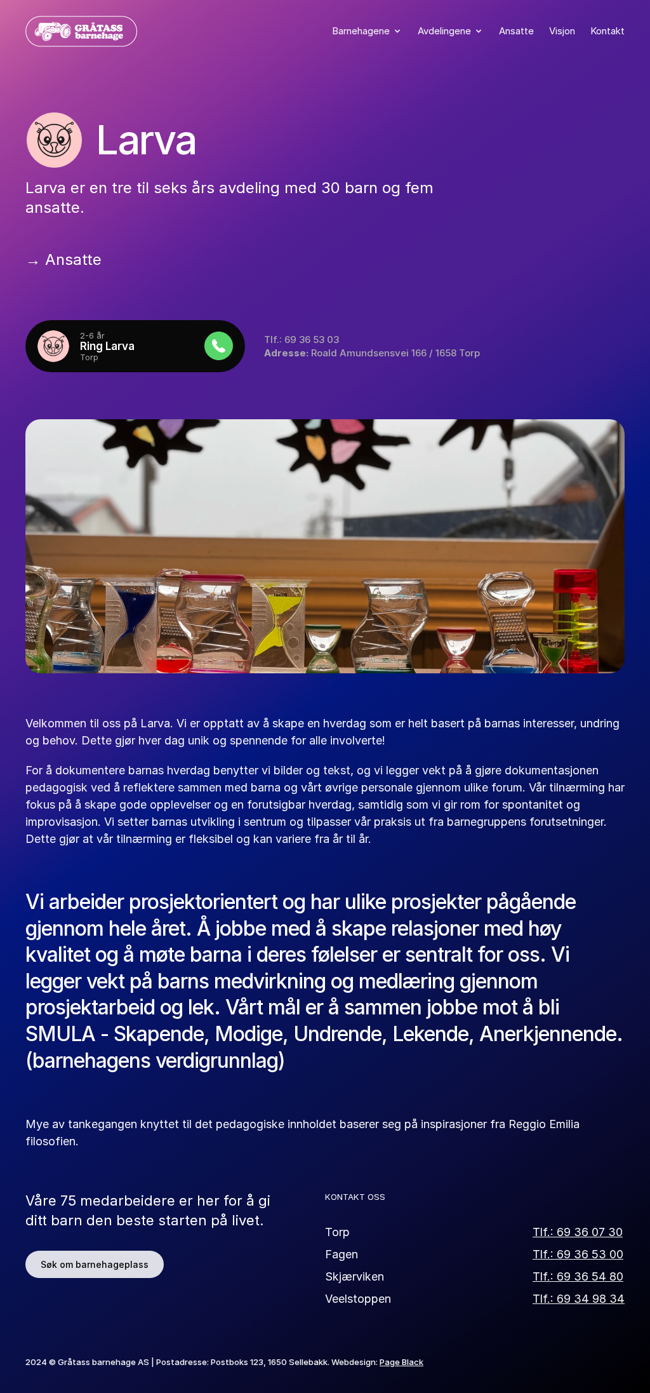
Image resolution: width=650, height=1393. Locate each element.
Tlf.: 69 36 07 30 (578, 1231)
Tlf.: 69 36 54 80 (578, 1275)
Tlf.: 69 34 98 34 (579, 1298)
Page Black (401, 1362)
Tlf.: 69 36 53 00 (578, 1253)
